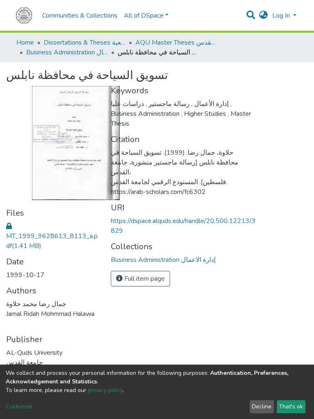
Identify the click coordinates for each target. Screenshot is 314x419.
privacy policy (105, 390)
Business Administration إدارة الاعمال (67, 52)
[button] (263, 15)
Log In (282, 15)
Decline (261, 406)
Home (25, 42)
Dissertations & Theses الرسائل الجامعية (85, 42)
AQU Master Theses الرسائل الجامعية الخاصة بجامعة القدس (176, 42)
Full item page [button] (144, 278)
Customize (19, 406)
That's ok (291, 406)
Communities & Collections (79, 15)
